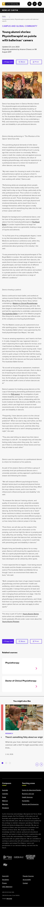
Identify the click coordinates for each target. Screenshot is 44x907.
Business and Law (28, 794)
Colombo (5, 794)
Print (37, 62)
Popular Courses (28, 876)
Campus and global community (19, 26)
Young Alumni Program (10, 621)
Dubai (4, 797)
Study (29, 4)
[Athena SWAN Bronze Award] (7, 857)
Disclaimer (5, 880)
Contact (25, 883)
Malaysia (5, 801)
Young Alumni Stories (31, 614)
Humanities (25, 801)
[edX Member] (5, 865)
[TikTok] (39, 774)
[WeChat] (33, 774)
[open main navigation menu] (39, 4)
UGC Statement (7, 887)
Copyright (5, 876)
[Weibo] (27, 774)
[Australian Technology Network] (30, 857)
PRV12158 (9, 899)
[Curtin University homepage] (11, 4)
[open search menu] (34, 4)
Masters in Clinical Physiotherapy (25, 303)
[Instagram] (10, 774)
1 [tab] (2, 763)
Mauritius (5, 804)
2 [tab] (6, 763)
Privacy (4, 883)
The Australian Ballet (10, 313)
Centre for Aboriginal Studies (31, 790)
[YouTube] (16, 774)
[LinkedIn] (22, 774)
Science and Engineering (30, 804)
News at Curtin (10, 10)
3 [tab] (10, 763)
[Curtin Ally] (18, 857)
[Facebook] (5, 774)
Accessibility (27, 880)
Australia (5, 790)
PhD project (15, 394)
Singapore (5, 808)
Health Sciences (27, 797)
